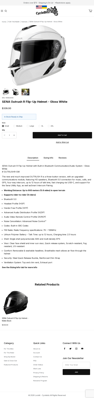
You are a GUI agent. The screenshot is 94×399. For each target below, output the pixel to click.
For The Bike (8, 349)
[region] (47, 92)
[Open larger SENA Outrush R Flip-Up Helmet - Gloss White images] (47, 55)
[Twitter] (70, 349)
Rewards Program (40, 381)
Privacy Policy (38, 373)
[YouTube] (82, 349)
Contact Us (37, 357)
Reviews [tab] (62, 158)
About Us (36, 349)
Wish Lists (37, 369)
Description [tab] (33, 158)
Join (76, 372)
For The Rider (9, 353)
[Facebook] (65, 349)
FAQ (34, 361)
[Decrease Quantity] (4, 135)
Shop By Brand (9, 357)
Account (36, 353)
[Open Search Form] (6, 11)
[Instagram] (76, 349)
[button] (6, 92)
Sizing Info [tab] (48, 158)
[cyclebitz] (47, 11)
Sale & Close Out (10, 361)
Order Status (38, 365)
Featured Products (11, 365)
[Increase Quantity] (14, 135)
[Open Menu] (2, 11)
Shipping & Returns (40, 377)
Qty (3, 130)
